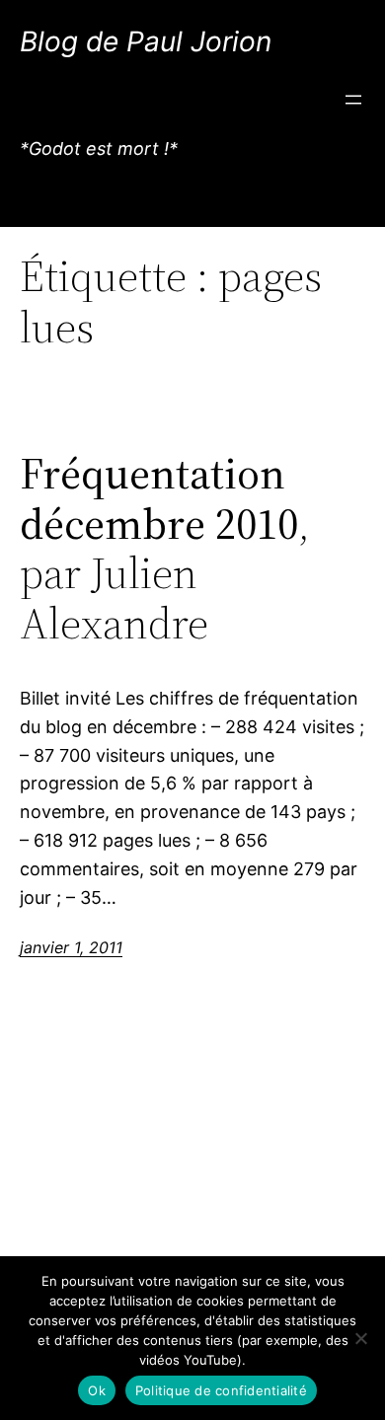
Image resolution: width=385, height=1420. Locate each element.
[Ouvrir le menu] (353, 100)
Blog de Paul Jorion (145, 41)
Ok (97, 1390)
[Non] (360, 1338)
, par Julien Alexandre (165, 548)
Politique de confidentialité (221, 1390)
